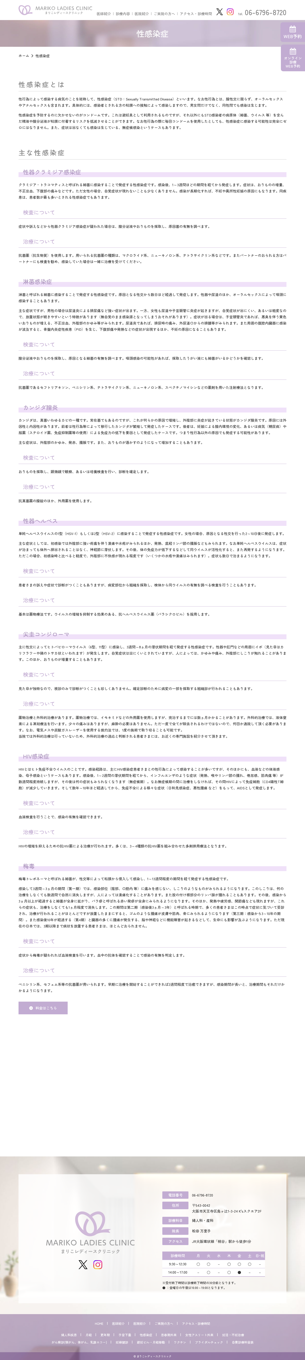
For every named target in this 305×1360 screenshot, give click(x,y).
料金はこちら (46, 1008)
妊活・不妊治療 (233, 1335)
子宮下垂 (125, 1335)
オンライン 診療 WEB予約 (293, 62)
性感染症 (146, 1335)
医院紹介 (142, 13)
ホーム (24, 55)
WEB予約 (293, 36)
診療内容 (123, 13)
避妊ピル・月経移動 (151, 1342)
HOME (99, 1323)
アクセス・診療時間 (196, 13)
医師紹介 (104, 13)
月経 (89, 1335)
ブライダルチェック (209, 1342)
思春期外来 (169, 1335)
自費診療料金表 (243, 1342)
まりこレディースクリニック (55, 10)
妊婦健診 (122, 1342)
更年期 (105, 1335)
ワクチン (180, 1342)
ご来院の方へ (164, 13)
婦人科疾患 (69, 1335)
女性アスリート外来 (199, 1335)
